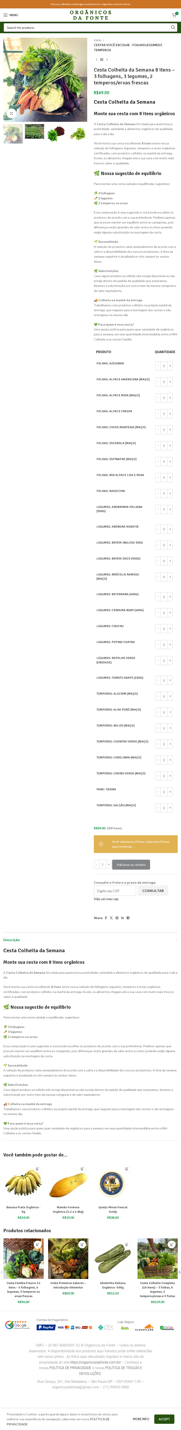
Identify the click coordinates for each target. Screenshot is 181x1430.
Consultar (153, 890)
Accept (164, 1419)
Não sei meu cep (106, 899)
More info (141, 1419)
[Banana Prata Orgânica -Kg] (23, 1183)
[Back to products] (101, 59)
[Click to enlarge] (12, 114)
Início (97, 40)
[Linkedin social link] (122, 918)
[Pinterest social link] (117, 918)
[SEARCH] (173, 27)
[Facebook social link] (105, 918)
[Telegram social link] (128, 918)
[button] (7, 79)
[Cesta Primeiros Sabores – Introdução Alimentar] (68, 1258)
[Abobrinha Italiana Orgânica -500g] (113, 1258)
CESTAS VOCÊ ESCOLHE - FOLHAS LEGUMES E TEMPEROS (128, 47)
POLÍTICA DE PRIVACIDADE (70, 1368)
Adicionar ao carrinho (131, 865)
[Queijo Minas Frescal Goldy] (113, 1183)
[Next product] (107, 59)
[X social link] (111, 918)
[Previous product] (96, 59)
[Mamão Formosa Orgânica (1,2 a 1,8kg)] (68, 1183)
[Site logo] (90, 15)
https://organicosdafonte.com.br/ (95, 1362)
